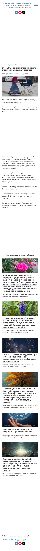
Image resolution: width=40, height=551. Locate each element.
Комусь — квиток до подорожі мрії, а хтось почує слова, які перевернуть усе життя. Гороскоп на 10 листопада (19, 358)
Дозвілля (25, 74)
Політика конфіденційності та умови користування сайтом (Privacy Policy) (14, 540)
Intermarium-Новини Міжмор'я (17, 3)
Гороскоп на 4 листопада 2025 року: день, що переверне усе (17, 430)
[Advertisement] (20, 38)
